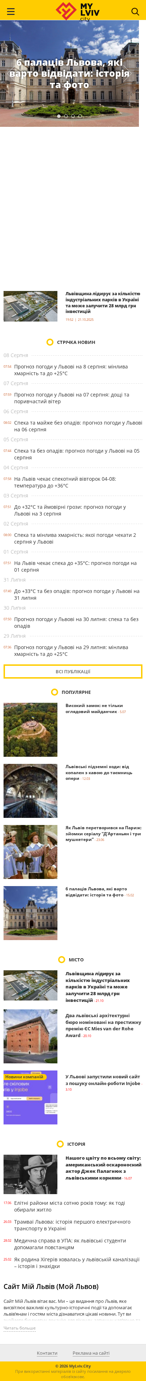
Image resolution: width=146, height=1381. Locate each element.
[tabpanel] (69, 73)
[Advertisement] (73, 208)
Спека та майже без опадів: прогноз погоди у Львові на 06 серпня (78, 426)
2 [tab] (66, 116)
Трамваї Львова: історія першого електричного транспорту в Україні (72, 1225)
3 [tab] (73, 116)
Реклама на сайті (91, 1353)
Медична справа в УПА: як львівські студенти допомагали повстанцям (70, 1244)
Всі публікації (73, 671)
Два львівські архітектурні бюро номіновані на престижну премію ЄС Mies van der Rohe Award (103, 1025)
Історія (76, 1144)
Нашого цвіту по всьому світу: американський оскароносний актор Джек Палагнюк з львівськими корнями (103, 1168)
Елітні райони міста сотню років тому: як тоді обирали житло (69, 1206)
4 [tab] (80, 116)
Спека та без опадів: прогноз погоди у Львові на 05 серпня (77, 454)
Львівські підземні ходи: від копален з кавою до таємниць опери (99, 773)
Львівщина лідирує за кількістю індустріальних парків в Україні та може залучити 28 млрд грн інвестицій (103, 302)
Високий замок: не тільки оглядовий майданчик (94, 708)
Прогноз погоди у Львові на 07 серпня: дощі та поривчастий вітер (71, 398)
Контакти (47, 1353)
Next (127, 73)
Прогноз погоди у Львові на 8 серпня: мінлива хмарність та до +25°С (71, 370)
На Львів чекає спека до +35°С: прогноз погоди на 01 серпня (75, 566)
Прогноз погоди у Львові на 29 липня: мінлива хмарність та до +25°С (71, 650)
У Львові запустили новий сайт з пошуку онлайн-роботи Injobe (103, 1079)
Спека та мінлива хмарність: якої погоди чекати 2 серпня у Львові (75, 538)
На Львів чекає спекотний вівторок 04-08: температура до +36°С (65, 482)
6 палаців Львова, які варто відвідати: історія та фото (69, 73)
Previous (11, 73)
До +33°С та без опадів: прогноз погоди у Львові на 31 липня (77, 594)
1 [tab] (59, 116)
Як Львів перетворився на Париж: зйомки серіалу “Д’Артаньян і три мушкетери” (103, 834)
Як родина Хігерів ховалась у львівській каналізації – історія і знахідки (77, 1262)
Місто (76, 959)
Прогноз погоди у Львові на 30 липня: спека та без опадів (76, 622)
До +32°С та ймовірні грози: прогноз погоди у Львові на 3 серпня (70, 510)
